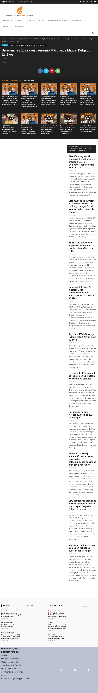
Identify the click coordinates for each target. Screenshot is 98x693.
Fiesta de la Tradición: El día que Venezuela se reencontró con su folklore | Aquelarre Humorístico (49, 129)
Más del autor (29, 80)
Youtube (94, 670)
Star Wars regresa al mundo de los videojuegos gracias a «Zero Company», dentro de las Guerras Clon (82, 162)
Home (4, 39)
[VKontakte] (74, 670)
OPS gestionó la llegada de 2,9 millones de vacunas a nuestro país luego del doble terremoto (82, 504)
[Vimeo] (91, 1)
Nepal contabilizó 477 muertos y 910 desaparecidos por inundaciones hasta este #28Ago (81, 293)
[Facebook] (80, 1)
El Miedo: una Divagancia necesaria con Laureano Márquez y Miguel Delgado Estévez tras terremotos (68, 100)
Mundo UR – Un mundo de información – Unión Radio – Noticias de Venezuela (80, 148)
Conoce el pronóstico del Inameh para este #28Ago (56, 637)
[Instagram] (84, 1)
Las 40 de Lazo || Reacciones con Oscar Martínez (10, 625)
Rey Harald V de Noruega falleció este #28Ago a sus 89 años (82, 337)
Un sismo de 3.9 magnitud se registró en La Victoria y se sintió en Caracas (82, 376)
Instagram (66, 670)
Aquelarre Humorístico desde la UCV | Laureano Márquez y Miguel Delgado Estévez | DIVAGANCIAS (68, 129)
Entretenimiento (7, 622)
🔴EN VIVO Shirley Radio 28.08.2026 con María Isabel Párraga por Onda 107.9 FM (57, 614)
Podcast (12, 39)
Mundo (50, 622)
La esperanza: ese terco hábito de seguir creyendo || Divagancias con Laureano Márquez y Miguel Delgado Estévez (49, 100)
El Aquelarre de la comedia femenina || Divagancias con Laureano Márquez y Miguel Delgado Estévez (29, 129)
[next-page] (95, 80)
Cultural (4, 611)
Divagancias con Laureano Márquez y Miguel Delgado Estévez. (39, 39)
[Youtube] (94, 1)
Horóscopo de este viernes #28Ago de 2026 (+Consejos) (81, 415)
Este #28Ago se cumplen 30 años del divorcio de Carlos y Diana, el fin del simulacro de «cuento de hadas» (81, 206)
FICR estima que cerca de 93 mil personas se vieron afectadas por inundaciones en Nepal (58, 626)
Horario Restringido (8, 632)
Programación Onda (55, 611)
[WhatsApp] (57, 70)
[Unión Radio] (19, 11)
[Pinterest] (51, 70)
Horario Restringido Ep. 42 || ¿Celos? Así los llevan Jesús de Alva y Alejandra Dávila (10, 636)
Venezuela (51, 634)
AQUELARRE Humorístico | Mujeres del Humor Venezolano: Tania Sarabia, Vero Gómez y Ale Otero (10, 129)
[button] (93, 33)
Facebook (53, 670)
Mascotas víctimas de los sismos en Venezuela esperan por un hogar (82, 548)
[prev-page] (91, 80)
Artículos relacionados (11, 80)
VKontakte (80, 670)
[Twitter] (87, 1)
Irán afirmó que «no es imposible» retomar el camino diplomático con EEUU (81, 246)
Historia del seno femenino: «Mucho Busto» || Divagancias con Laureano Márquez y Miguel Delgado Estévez (88, 100)
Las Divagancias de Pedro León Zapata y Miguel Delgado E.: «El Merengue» (11, 614)
